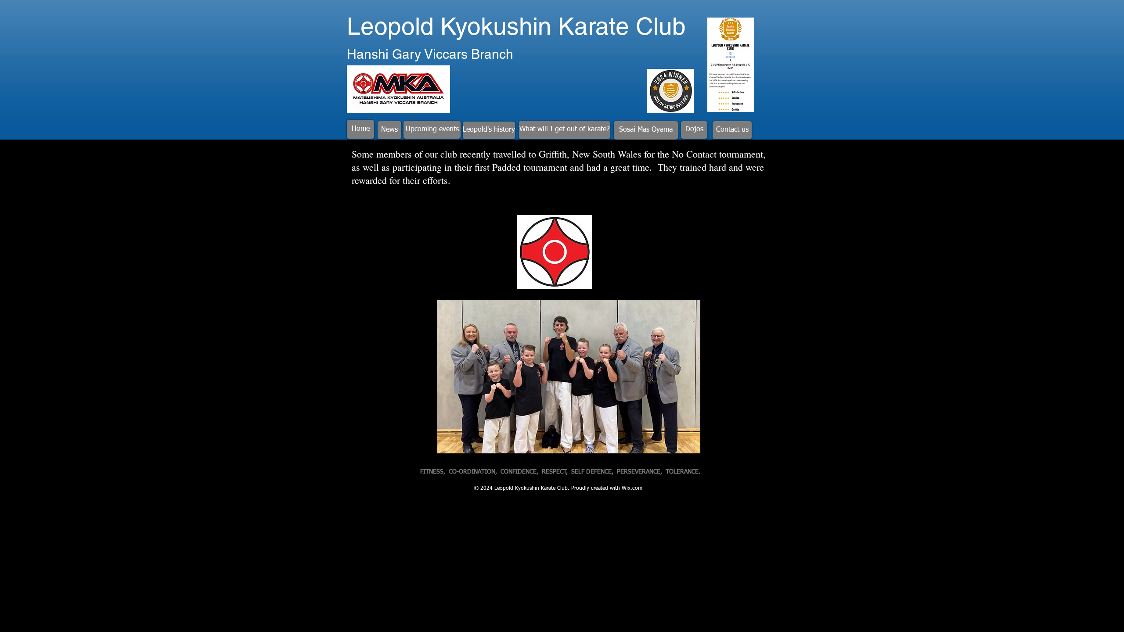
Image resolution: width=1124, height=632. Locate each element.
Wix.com (632, 488)
